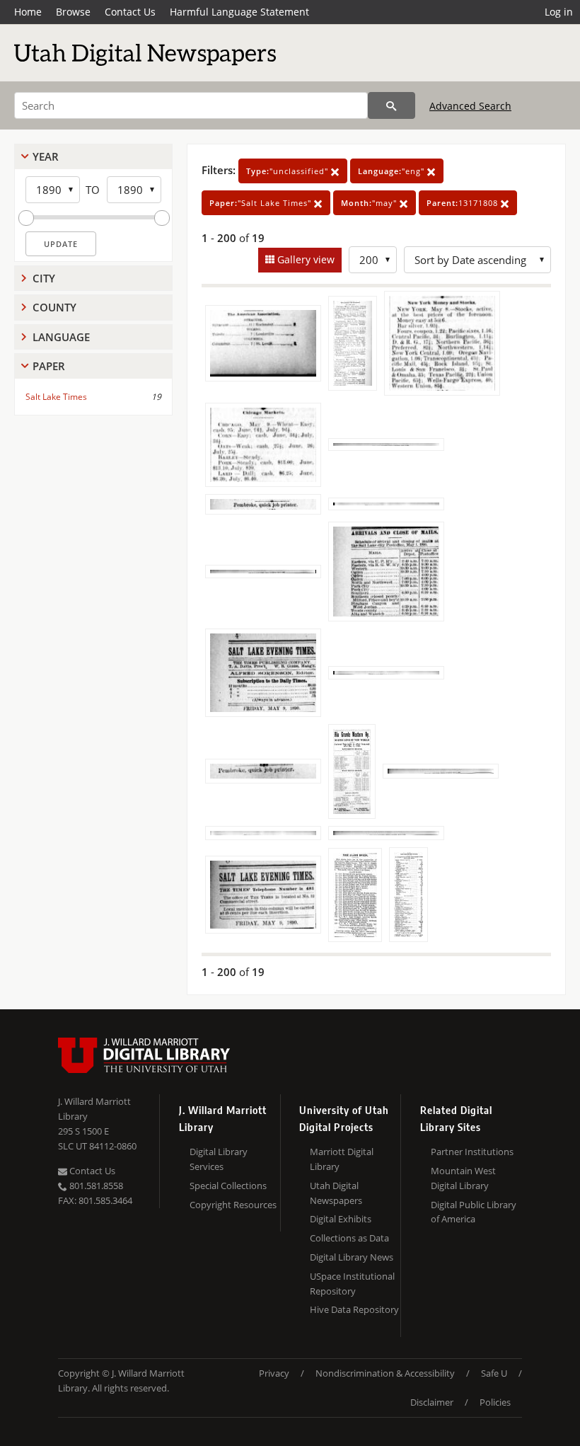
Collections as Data (349, 1238)
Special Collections (228, 1185)
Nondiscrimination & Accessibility (385, 1373)
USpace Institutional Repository (352, 1283)
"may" (370, 202)
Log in (559, 11)
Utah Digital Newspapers (336, 1193)
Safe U (494, 1373)
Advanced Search (470, 106)
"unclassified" (288, 171)
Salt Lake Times (56, 397)
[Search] (391, 105)
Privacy (274, 1373)
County (54, 307)
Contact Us (130, 11)
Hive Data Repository (354, 1309)
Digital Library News (351, 1257)
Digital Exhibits (340, 1218)
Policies (495, 1402)
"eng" (392, 171)
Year (46, 156)
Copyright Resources (233, 1204)
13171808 (464, 202)
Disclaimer (431, 1402)
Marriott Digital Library (341, 1159)
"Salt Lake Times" (261, 202)
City (44, 278)
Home (28, 11)
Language (61, 337)
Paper (49, 366)
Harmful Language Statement (239, 11)
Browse (73, 11)
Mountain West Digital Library (463, 1178)
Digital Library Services (219, 1159)
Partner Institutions (472, 1151)
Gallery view (304, 259)
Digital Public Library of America (473, 1212)
